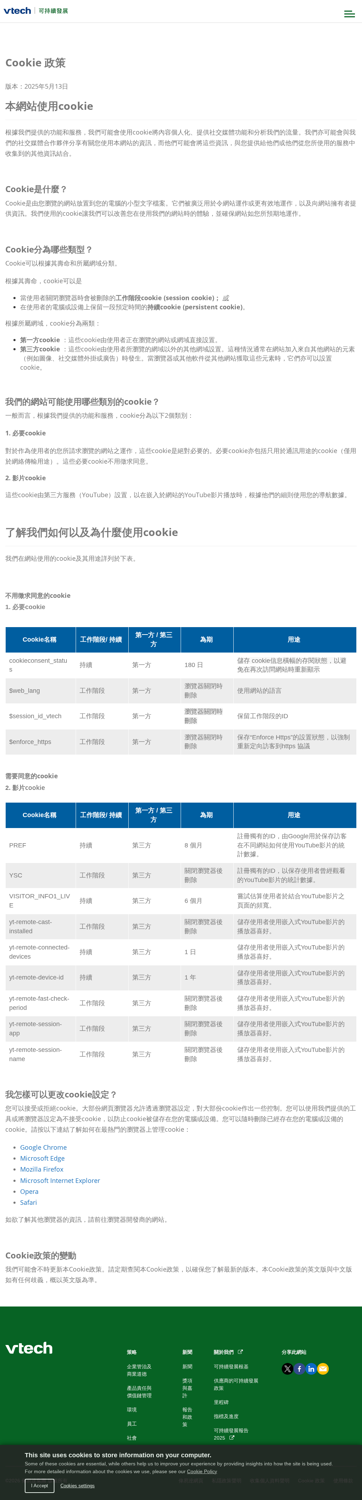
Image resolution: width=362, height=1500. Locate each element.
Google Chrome (43, 1147)
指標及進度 (226, 1416)
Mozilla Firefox (41, 1169)
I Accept (39, 1485)
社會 (132, 1438)
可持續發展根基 (231, 1366)
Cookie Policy (202, 1471)
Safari (28, 1202)
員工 (132, 1424)
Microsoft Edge (42, 1158)
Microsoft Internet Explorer (60, 1180)
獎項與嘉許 (187, 1388)
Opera (29, 1191)
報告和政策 (187, 1417)
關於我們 (226, 1352)
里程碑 (221, 1402)
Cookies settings (77, 1485)
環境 (132, 1409)
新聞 (187, 1366)
